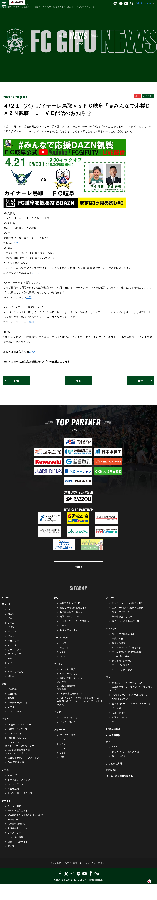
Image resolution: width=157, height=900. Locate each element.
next (140, 381)
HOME (3, 4)
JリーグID (13, 819)
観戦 (56, 597)
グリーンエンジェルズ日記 (125, 751)
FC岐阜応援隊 (113, 735)
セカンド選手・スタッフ (20, 793)
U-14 (62, 748)
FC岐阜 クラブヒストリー (21, 729)
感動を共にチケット (18, 841)
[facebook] (60, 873)
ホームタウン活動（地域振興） (127, 652)
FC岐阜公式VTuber (17, 738)
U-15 (62, 656)
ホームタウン (14, 649)
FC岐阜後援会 (113, 729)
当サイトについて (73, 863)
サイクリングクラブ (122, 669)
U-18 (62, 652)
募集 (10, 658)
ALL (10, 609)
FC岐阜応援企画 (16, 762)
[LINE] (78, 873)
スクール (12, 645)
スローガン (13, 775)
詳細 (28, 297)
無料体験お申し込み (122, 616)
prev (16, 381)
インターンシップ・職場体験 (126, 647)
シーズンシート (15, 833)
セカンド (64, 647)
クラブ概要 (55, 863)
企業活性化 (117, 638)
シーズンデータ (15, 784)
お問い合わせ (113, 770)
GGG (114, 747)
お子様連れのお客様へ (71, 612)
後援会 (11, 676)
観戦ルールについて (70, 616)
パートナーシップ (69, 674)
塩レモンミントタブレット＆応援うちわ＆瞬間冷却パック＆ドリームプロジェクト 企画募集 (80, 701)
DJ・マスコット (16, 733)
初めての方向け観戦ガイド (73, 607)
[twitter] (66, 873)
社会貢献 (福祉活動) (122, 661)
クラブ (5, 719)
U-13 (62, 753)
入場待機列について (18, 828)
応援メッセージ (120, 712)
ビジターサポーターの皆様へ (74, 621)
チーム (11, 623)
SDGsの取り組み (120, 656)
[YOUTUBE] (84, 873)
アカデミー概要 (67, 735)
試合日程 (12, 693)
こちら (17, 243)
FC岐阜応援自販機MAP (71, 693)
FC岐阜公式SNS (120, 699)
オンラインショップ (70, 717)
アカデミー (13, 640)
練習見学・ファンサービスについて (130, 682)
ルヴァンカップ (15, 711)
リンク (115, 721)
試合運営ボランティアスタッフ (23, 757)
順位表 (11, 698)
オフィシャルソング (122, 717)
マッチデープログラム (19, 702)
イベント (12, 627)
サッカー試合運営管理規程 (119, 776)
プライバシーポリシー (96, 863)
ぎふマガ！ (117, 708)
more (78, 566)
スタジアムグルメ (69, 630)
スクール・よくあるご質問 (125, 621)
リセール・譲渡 (15, 837)
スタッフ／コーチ (121, 612)
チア (10, 663)
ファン (109, 677)
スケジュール (60, 637)
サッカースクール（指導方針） (127, 603)
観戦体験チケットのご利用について (26, 815)
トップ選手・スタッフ (19, 779)
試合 (10, 618)
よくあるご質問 (114, 763)
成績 (62, 757)
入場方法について (17, 824)
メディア (12, 667)
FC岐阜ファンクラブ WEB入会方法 (130, 695)
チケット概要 (14, 806)
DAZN (63, 625)
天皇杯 (11, 707)
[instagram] (72, 873)
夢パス (11, 846)
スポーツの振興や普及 (123, 634)
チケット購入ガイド (18, 810)
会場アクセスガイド (70, 603)
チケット (6, 800)
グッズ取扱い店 (67, 722)
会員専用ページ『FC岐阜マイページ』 (131, 703)
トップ (63, 643)
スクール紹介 (118, 756)
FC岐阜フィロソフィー (19, 724)
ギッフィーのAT (16, 672)
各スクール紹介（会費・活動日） (129, 607)
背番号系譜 (13, 788)
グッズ (11, 636)
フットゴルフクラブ (122, 665)
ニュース (13, 4)
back (78, 381)
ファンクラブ (14, 654)
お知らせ (24, 4)
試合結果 (12, 689)
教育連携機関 (118, 643)
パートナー (13, 632)
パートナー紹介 (67, 669)
